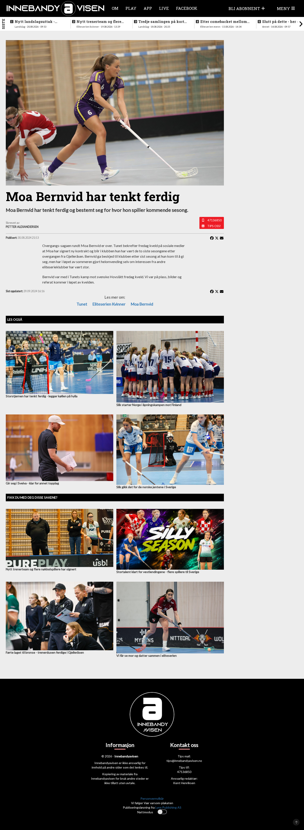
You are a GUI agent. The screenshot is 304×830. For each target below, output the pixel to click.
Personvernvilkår (152, 798)
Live (164, 8)
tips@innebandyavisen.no (184, 761)
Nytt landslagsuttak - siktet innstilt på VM (35, 21)
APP (148, 8)
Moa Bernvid (142, 304)
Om (115, 8)
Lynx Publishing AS (168, 807)
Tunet (82, 304)
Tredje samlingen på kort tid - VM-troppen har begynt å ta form (161, 21)
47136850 (214, 220)
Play (131, 8)
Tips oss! (214, 226)
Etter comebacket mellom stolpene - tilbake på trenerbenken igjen (223, 21)
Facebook (186, 8)
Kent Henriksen (184, 783)
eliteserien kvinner (109, 304)
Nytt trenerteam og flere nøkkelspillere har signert (101, 21)
